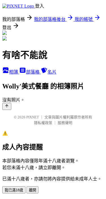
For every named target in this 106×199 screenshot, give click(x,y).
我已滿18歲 (14, 190)
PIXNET (32, 117)
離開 (32, 190)
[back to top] (6, 106)
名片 (52, 72)
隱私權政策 (43, 123)
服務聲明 (65, 123)
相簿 (14, 72)
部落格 (33, 72)
